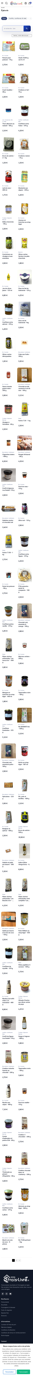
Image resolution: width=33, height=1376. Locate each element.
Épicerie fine (5, 1313)
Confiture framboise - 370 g (7, 730)
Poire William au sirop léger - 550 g (24, 933)
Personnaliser (9, 1372)
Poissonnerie (5, 1302)
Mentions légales (6, 1327)
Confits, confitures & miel (17, 18)
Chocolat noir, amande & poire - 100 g (8, 764)
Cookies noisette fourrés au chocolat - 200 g (8, 1070)
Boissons (4, 1316)
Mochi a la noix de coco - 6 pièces (7, 1242)
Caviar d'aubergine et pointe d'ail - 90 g (8, 1138)
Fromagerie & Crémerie (8, 1307)
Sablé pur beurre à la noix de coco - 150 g (8, 933)
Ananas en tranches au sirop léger (24, 222)
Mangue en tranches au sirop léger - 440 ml (8, 694)
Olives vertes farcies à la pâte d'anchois (23, 256)
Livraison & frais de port (8, 1324)
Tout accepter (23, 1372)
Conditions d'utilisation (8, 1330)
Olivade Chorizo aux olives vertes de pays (24, 1002)
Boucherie (4, 1305)
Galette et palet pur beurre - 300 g (8, 864)
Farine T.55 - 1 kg (24, 421)
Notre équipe (5, 1335)
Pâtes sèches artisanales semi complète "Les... (24, 898)
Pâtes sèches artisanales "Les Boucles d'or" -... (8, 898)
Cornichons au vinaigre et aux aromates (7, 256)
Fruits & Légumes (6, 1310)
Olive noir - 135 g (24, 520)
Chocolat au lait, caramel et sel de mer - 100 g (24, 388)
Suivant (19, 1260)
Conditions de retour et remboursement (13, 1333)
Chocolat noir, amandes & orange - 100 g (23, 624)
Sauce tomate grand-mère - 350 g (7, 388)
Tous (4, 18)
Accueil (3, 7)
